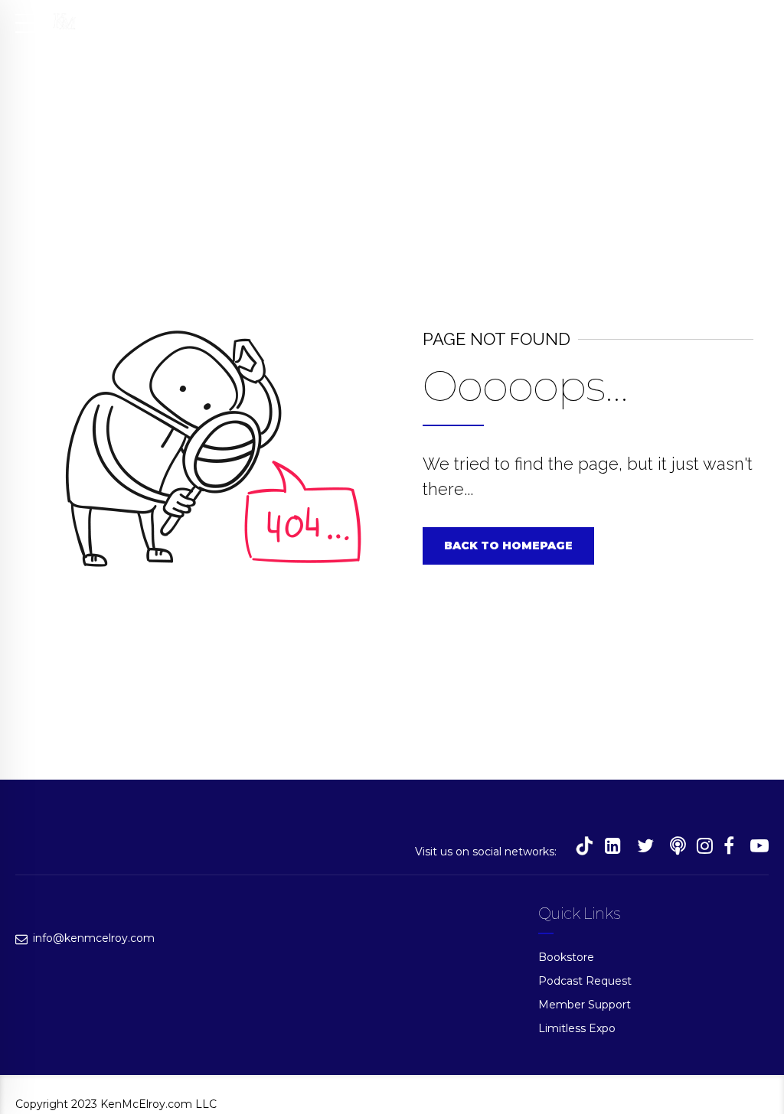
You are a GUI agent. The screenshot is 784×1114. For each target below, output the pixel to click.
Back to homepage (508, 545)
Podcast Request (585, 981)
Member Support (584, 1004)
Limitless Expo (577, 1028)
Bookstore (566, 957)
